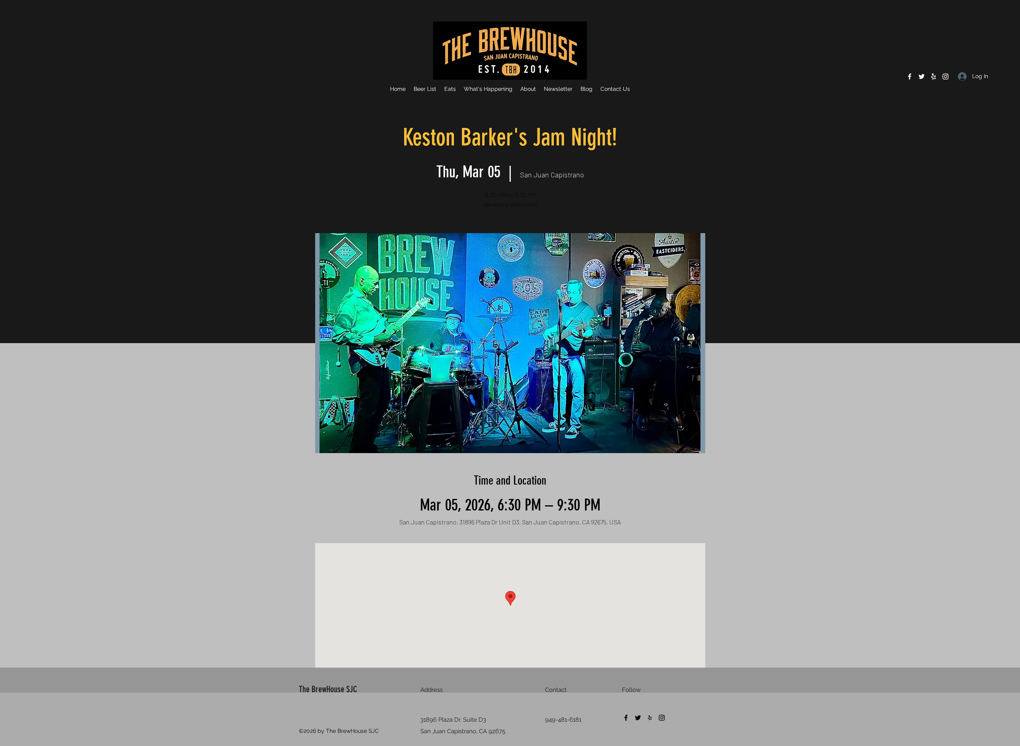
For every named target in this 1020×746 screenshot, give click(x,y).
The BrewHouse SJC (328, 689)
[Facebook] (910, 76)
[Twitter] (922, 76)
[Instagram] (945, 76)
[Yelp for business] (934, 76)
